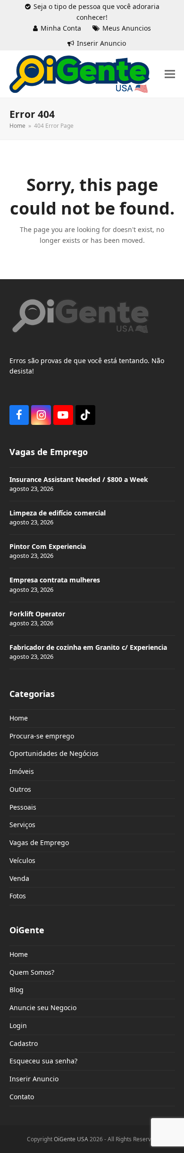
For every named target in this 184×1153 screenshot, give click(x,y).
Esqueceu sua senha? (43, 1060)
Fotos (17, 895)
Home (18, 717)
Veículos (22, 860)
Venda (19, 878)
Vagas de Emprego (39, 842)
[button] (170, 74)
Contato (21, 1096)
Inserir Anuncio (101, 43)
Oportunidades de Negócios (54, 753)
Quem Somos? (31, 972)
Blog (16, 989)
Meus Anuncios (126, 28)
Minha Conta (61, 28)
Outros (20, 789)
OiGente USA (71, 1139)
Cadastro (23, 1043)
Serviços (22, 824)
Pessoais (22, 807)
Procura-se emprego (41, 735)
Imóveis (21, 771)
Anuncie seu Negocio (42, 1007)
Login (18, 1025)
